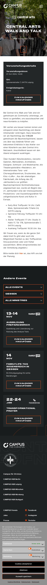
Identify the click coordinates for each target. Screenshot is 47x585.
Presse (6, 520)
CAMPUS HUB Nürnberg (13, 494)
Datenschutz (26, 582)
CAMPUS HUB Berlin (11, 479)
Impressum (35, 582)
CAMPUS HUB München (13, 489)
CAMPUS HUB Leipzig (12, 484)
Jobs (5, 515)
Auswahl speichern (23, 576)
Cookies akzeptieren (23, 564)
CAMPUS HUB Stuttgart (13, 499)
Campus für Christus (12, 474)
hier (21, 253)
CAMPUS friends (10, 510)
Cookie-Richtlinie (14, 582)
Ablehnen (23, 570)
